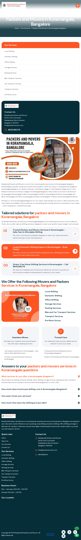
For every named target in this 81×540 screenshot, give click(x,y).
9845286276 (14, 129)
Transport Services (11, 89)
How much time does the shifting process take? (24, 403)
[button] (78, 5)
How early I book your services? (16, 396)
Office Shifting (10, 62)
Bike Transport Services (13, 78)
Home (17, 28)
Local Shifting (9, 51)
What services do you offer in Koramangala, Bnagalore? (27, 376)
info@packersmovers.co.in (13, 125)
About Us (4, 441)
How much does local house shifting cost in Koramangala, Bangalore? (34, 389)
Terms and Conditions (50, 534)
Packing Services (10, 73)
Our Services (25, 28)
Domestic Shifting (11, 57)
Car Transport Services (13, 84)
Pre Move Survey (11, 95)
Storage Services (11, 67)
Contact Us (5, 447)
